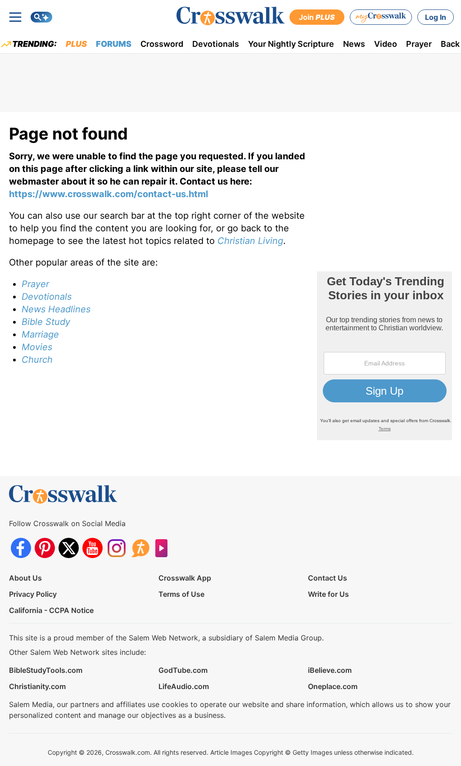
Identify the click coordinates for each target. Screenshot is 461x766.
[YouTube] (92, 548)
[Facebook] (21, 548)
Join (317, 17)
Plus (76, 44)
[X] (69, 548)
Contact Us (327, 577)
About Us (25, 577)
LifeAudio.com (183, 686)
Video (385, 44)
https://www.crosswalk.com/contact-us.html (108, 194)
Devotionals (215, 44)
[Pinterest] (45, 548)
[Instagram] (116, 548)
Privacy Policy (33, 594)
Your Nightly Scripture (291, 44)
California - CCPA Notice (51, 610)
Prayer (419, 44)
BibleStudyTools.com (45, 670)
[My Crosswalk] (381, 17)
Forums (113, 44)
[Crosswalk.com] (230, 16)
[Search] (41, 17)
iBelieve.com (330, 670)
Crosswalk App (184, 577)
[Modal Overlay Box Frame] (384, 355)
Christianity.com (37, 686)
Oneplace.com (332, 686)
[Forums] (140, 548)
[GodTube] (164, 548)
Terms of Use (181, 594)
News (354, 44)
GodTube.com (183, 670)
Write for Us (328, 594)
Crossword (161, 44)
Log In (435, 17)
